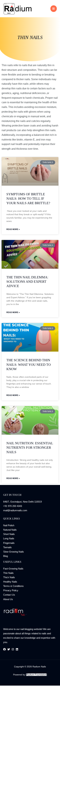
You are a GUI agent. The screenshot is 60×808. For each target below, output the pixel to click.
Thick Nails (9, 577)
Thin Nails (8, 573)
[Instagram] (13, 649)
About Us (8, 599)
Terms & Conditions (13, 586)
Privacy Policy (10, 590)
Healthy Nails (10, 581)
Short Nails (9, 534)
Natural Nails (10, 530)
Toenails (7, 547)
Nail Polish (8, 525)
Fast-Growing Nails (13, 568)
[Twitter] (8, 649)
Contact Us (9, 595)
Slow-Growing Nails (13, 551)
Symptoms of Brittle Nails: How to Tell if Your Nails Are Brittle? (28, 198)
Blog (5, 556)
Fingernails (9, 543)
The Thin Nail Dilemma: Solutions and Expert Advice (27, 281)
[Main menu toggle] (53, 8)
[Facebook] (4, 649)
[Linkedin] (17, 649)
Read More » (13, 229)
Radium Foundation (36, 674)
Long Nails (8, 538)
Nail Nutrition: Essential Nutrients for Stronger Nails (29, 447)
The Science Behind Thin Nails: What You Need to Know (28, 364)
